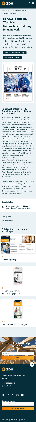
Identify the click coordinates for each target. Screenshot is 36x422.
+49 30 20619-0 (9, 383)
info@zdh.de (8, 386)
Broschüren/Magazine (9, 13)
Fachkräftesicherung (12, 57)
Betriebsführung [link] (7, 220)
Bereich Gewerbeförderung (14, 53)
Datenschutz (14, 419)
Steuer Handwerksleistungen (14, 324)
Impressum (5, 419)
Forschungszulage (9, 259)
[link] (18, 207)
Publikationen (19, 10)
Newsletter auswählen (18, 408)
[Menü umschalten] (31, 3)
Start (3, 10)
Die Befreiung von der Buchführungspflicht (11, 292)
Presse (10, 10)
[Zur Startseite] (7, 3)
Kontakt (23, 419)
